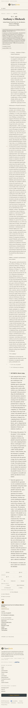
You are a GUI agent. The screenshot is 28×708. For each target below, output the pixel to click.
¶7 (10, 353)
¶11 (9, 373)
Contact (21, 701)
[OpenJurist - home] (14, 4)
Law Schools (4, 675)
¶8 (10, 356)
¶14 (9, 479)
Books (2, 680)
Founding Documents (5, 679)
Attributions (13, 702)
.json (7, 636)
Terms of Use (20, 702)
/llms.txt (3, 689)
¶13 (9, 431)
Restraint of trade (5, 625)
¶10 (9, 367)
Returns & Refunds (5, 702)
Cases (2, 667)
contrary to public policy (6, 622)
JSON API (3, 691)
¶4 (10, 108)
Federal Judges (4, 672)
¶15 (9, 562)
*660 (7, 146)
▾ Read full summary (6, 44)
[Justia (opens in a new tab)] (16, 662)
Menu (4, 8)
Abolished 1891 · (4, 607)
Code (2, 668)
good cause (19, 102)
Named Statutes (4, 677)
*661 (6, 364)
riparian (2, 627)
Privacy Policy (4, 704)
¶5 (10, 257)
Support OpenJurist (14, 695)
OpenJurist (3, 13)
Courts (2, 674)
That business (4, 630)
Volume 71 (8, 13)
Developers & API (5, 687)
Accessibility (14, 701)
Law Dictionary (4, 670)
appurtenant (4, 620)
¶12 (9, 376)
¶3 (10, 105)
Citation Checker (4, 682)
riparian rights (23, 64)
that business (21, 407)
